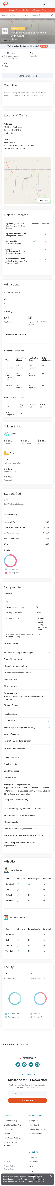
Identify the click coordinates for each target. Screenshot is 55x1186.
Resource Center (35, 1134)
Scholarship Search (37, 1129)
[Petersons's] (5, 4)
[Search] (44, 4)
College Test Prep (10, 1121)
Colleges (11, 10)
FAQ (31, 1166)
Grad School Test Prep (12, 1125)
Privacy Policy (9, 1166)
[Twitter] (17, 1064)
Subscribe (27, 1100)
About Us (33, 1157)
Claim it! (44, 46)
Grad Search (34, 1125)
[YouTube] (31, 1064)
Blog (31, 1171)
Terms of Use (9, 1169)
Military (7, 1134)
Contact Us (33, 1162)
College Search (35, 1121)
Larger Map (43, 200)
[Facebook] (24, 1064)
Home (3, 10)
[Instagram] (37, 1064)
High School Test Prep (12, 1138)
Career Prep (8, 1129)
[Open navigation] (49, 4)
